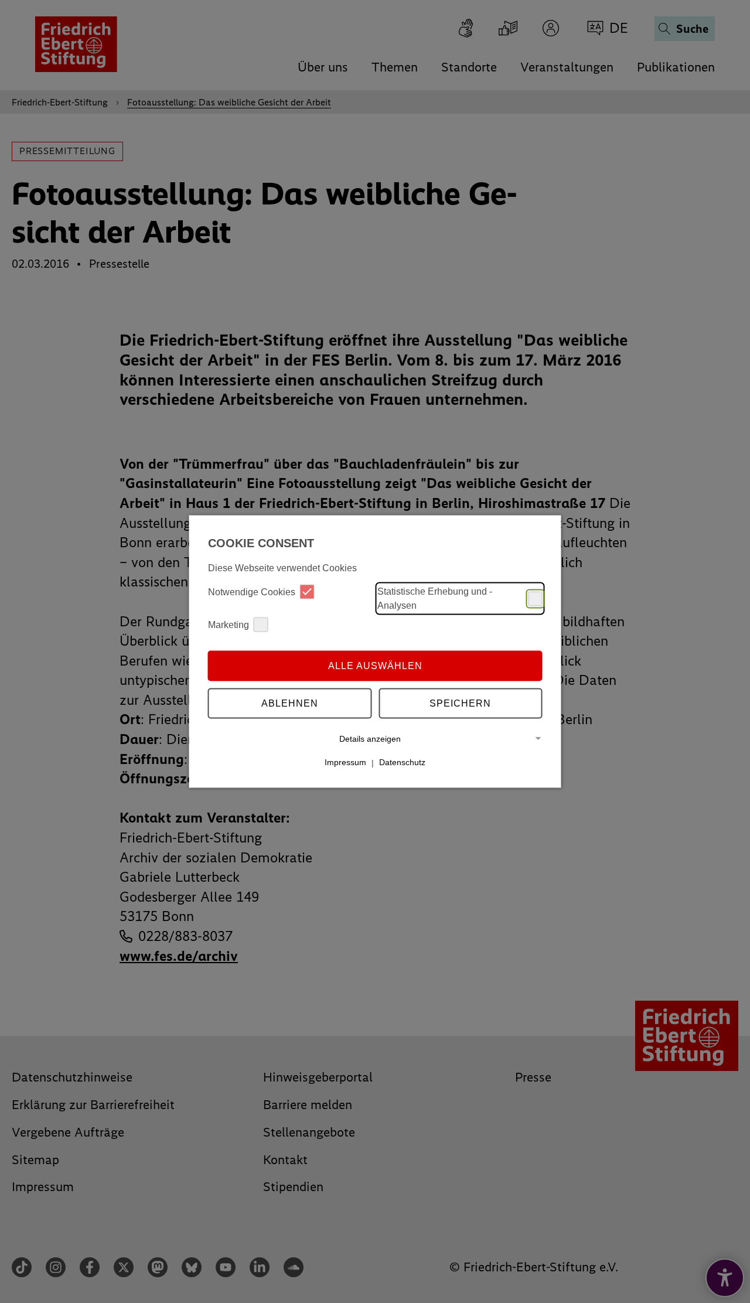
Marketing (228, 624)
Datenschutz (402, 762)
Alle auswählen (375, 665)
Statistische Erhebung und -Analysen (434, 598)
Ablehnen (289, 703)
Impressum (345, 762)
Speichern (460, 703)
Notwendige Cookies (251, 591)
